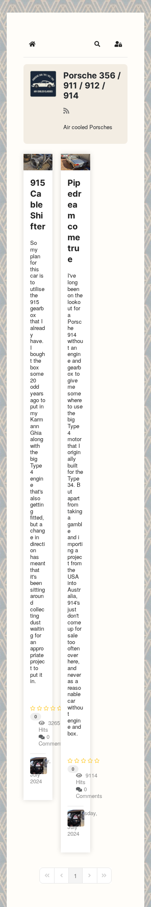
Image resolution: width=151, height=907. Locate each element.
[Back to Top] (136, 891)
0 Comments (52, 740)
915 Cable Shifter (37, 204)
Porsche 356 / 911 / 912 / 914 (92, 85)
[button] (97, 44)
